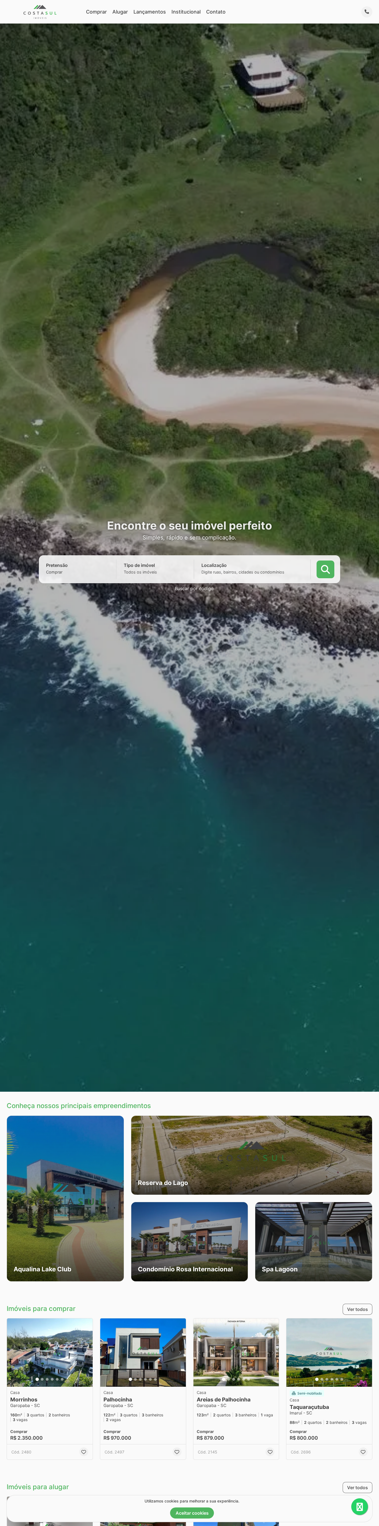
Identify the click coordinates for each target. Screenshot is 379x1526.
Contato (216, 12)
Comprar (96, 12)
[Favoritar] (83, 1451)
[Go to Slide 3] (47, 1379)
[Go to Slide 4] (52, 1379)
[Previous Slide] (135, 1155)
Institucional (186, 12)
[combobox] (63, 572)
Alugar (120, 12)
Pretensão (57, 565)
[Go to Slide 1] (37, 1379)
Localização (214, 565)
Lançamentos (149, 12)
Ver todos (357, 1309)
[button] (65, 1198)
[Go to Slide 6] (62, 1379)
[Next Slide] (367, 1155)
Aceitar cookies (192, 1513)
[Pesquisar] (325, 569)
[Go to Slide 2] (42, 1379)
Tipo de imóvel (139, 565)
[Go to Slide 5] (57, 1379)
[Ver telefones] (366, 11)
